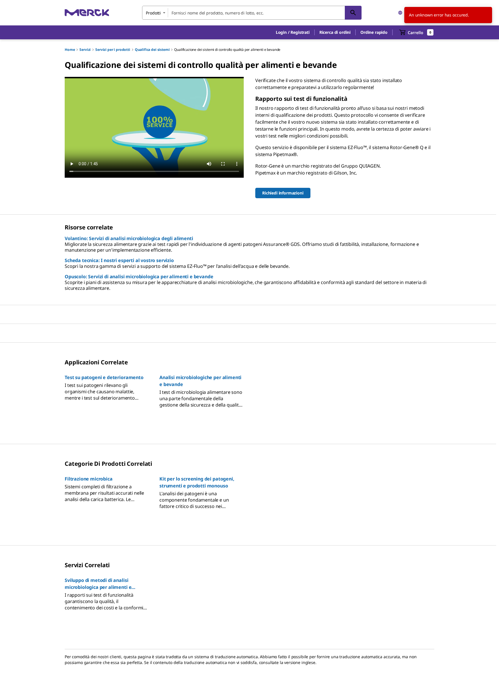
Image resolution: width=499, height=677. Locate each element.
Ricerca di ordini (335, 32)
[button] (293, 32)
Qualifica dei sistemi (152, 49)
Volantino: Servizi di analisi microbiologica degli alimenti (129, 238)
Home (70, 49)
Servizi (85, 49)
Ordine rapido (374, 32)
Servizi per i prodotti (112, 49)
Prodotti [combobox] (153, 13)
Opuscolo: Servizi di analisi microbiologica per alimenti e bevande (139, 276)
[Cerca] (353, 13)
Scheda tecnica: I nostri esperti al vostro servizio (119, 260)
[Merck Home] (87, 12)
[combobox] (252, 13)
